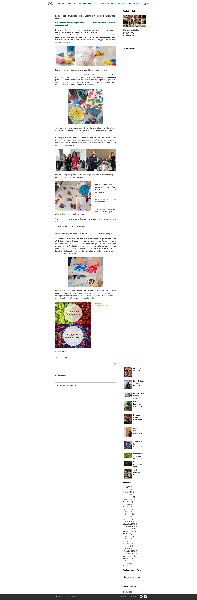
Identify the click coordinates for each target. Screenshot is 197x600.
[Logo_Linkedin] (145, 4)
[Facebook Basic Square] (124, 592)
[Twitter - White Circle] (145, 596)
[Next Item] (142, 21)
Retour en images (61, 351)
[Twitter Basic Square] (127, 592)
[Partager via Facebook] (56, 358)
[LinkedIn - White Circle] (141, 596)
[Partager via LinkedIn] (66, 358)
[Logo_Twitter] (148, 4)
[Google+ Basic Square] (130, 592)
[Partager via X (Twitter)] (61, 358)
